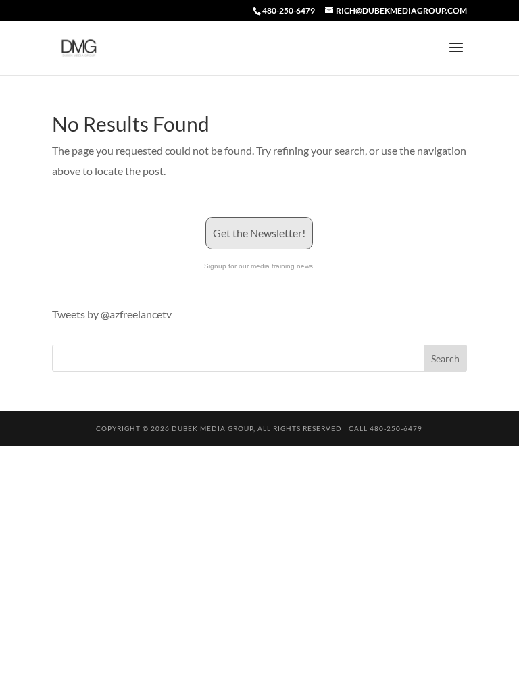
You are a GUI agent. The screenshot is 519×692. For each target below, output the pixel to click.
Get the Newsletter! (259, 232)
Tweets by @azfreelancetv (112, 313)
